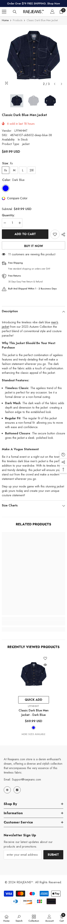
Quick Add (33, 700)
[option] (33, 56)
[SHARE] (62, 234)
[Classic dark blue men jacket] (33, 674)
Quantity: (8, 215)
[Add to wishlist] (55, 234)
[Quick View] (45, 665)
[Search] (14, 12)
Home (5, 20)
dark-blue (33, 727)
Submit (53, 855)
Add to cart (25, 234)
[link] (33, 623)
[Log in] (52, 12)
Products (17, 20)
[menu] (4, 11)
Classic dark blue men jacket (34, 712)
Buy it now (33, 246)
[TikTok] (17, 789)
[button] (54, 84)
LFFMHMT (21, 131)
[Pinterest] (7, 789)
